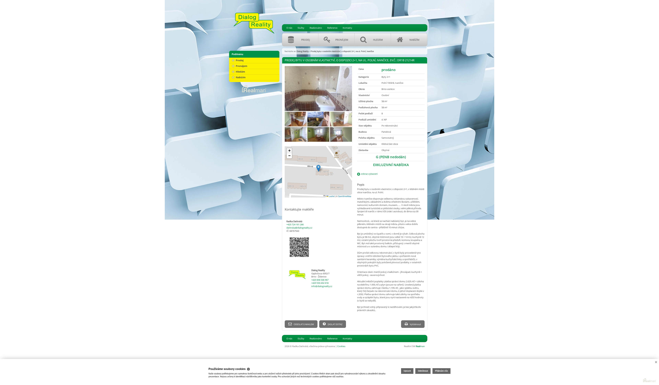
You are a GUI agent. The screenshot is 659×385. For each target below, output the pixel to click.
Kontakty (347, 27)
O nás (289, 27)
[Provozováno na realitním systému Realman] (254, 88)
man (420, 346)
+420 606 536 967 (319, 279)
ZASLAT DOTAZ (334, 324)
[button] (318, 168)
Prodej (239, 60)
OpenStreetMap (344, 196)
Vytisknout (415, 324)
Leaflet (331, 196)
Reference (332, 27)
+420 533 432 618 (319, 282)
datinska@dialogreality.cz (299, 227)
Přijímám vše (441, 371)
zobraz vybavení (369, 173)
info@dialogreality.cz (321, 286)
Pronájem (241, 66)
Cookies (341, 346)
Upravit (407, 371)
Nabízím (240, 77)
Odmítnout (423, 371)
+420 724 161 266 (295, 224)
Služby (301, 27)
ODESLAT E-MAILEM (303, 324)
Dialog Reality (303, 51)
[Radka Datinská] (254, 23)
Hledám (240, 71)
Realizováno (316, 27)
